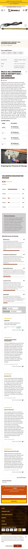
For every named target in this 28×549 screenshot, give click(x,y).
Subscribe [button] (14, 501)
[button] (2, 10)
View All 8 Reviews (21, 477)
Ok (17, 545)
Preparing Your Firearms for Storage (14, 166)
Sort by (4, 308)
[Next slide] (25, 25)
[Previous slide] (2, 25)
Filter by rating (6, 311)
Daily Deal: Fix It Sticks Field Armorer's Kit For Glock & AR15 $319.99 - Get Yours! (14, 6)
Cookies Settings (9, 545)
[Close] (25, 536)
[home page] (14, 10)
